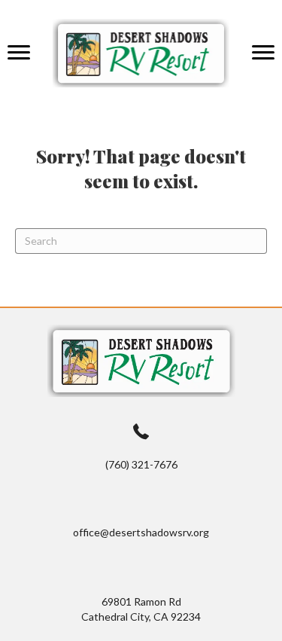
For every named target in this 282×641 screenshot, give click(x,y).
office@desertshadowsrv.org (141, 532)
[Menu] (19, 53)
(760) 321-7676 (141, 464)
